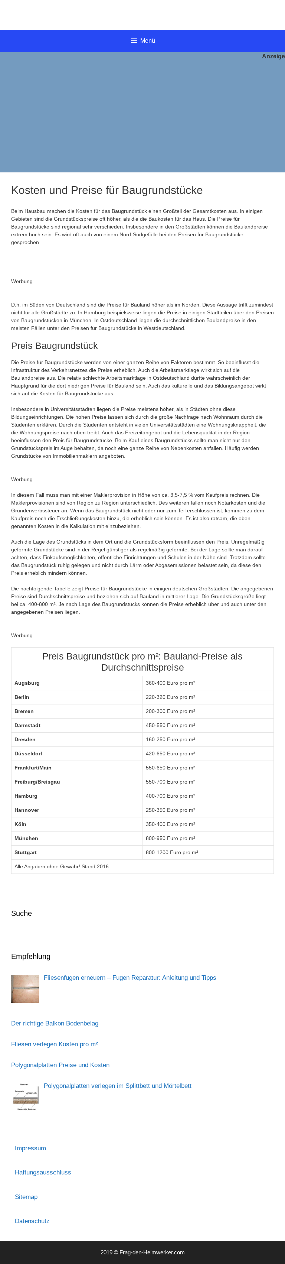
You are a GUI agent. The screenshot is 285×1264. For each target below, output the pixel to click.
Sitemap (26, 1196)
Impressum (30, 1148)
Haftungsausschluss (43, 1172)
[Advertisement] (142, 117)
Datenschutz (32, 1221)
